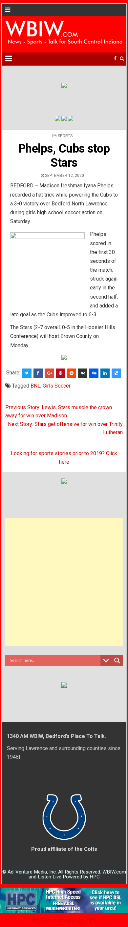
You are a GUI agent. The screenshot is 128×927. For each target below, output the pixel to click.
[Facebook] (115, 59)
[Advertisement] (64, 582)
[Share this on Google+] (49, 373)
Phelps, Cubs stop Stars (64, 156)
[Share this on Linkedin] (105, 373)
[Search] (122, 59)
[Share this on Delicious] (116, 373)
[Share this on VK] (82, 373)
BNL (35, 386)
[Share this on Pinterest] (60, 373)
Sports (65, 136)
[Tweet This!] (27, 373)
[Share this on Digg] (93, 373)
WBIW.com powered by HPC (64, 920)
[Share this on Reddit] (71, 373)
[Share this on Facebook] (38, 373)
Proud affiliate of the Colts (64, 849)
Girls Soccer (57, 386)
